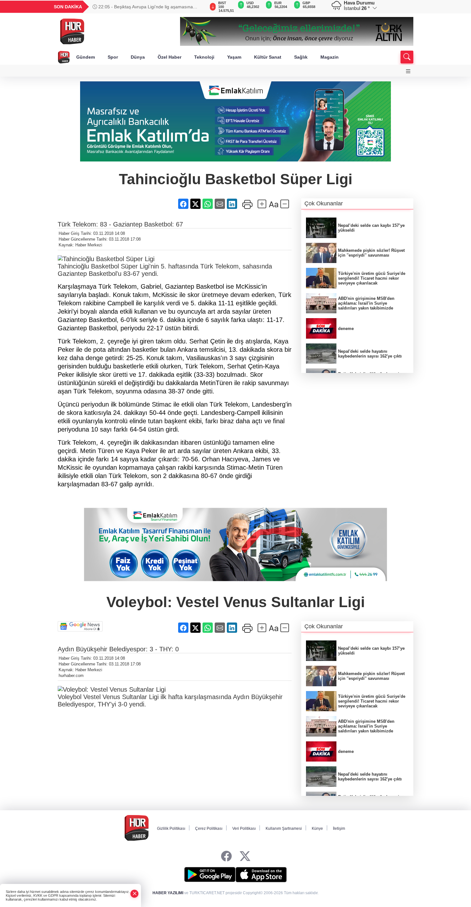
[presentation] (197, 7)
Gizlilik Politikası (171, 828)
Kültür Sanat (267, 57)
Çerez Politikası (208, 828)
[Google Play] (210, 874)
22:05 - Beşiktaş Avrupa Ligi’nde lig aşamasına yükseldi (143, 6)
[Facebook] (226, 856)
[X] (245, 856)
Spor (113, 57)
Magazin (329, 57)
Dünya (138, 57)
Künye (317, 828)
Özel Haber (169, 57)
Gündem (85, 57)
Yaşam (234, 57)
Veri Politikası (244, 828)
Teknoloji (204, 57)
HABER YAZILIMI (168, 893)
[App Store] (261, 874)
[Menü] (408, 71)
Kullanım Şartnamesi (284, 828)
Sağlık (301, 57)
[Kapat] (134, 893)
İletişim (339, 828)
